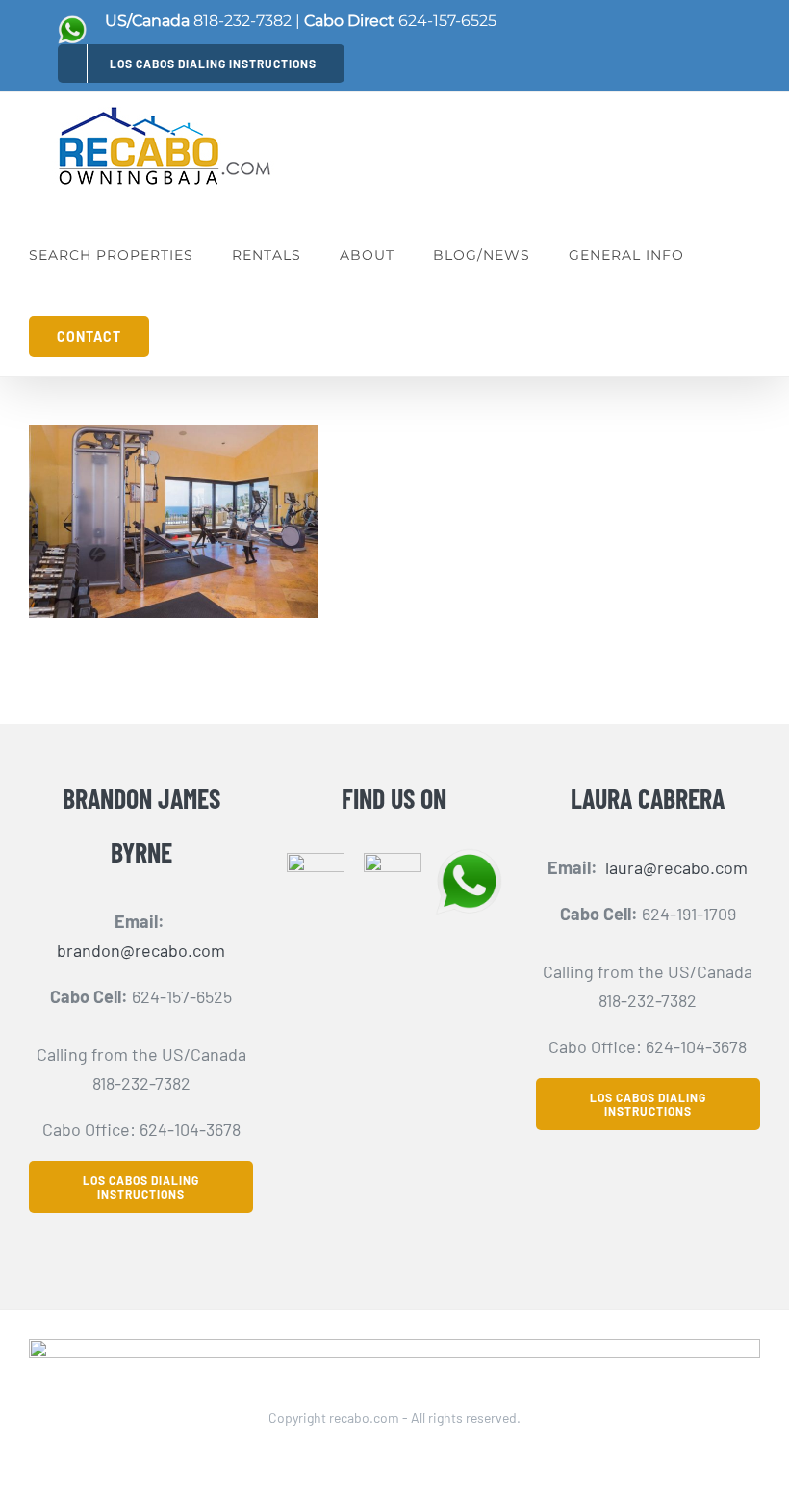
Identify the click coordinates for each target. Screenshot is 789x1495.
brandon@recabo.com (141, 950)
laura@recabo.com (676, 867)
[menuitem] (201, 63)
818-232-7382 (242, 21)
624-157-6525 (447, 21)
